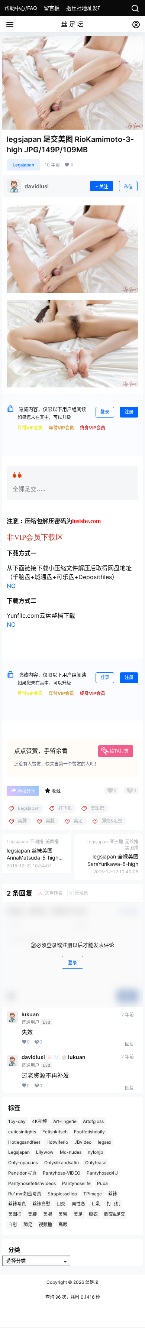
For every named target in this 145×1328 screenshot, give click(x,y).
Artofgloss (93, 1121)
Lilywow (45, 1152)
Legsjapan (23, 165)
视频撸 (45, 1224)
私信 (128, 186)
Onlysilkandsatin (61, 1162)
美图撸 (15, 1214)
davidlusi (33, 1057)
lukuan (30, 1014)
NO (11, 586)
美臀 (62, 1214)
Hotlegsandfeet (24, 1142)
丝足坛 (91, 1282)
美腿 (47, 1214)
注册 (129, 412)
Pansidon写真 (22, 1173)
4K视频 (39, 1121)
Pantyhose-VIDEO (61, 1173)
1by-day (17, 1121)
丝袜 (112, 1194)
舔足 (27, 1224)
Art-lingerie (65, 1121)
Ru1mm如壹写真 (24, 1194)
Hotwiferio (57, 1142)
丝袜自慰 (41, 1204)
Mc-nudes (70, 1152)
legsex (104, 1142)
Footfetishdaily (89, 1131)
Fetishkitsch (55, 1131)
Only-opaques (23, 1162)
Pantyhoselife (76, 1183)
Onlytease (95, 1162)
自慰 (12, 1224)
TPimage (92, 1194)
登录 (104, 412)
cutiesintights (22, 1131)
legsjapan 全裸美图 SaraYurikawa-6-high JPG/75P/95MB (112, 863)
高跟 (62, 1224)
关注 (103, 186)
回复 (129, 1044)
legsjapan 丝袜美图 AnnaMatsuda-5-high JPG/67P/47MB (32, 857)
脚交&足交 (114, 1214)
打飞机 (113, 1204)
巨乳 (95, 1204)
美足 (78, 1214)
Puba (102, 1183)
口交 (61, 1204)
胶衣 (93, 1214)
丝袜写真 (17, 1204)
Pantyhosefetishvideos (32, 1183)
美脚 (32, 1214)
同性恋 (78, 1204)
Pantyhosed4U (102, 1173)
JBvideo (82, 1142)
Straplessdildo (62, 1194)
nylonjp (95, 1152)
